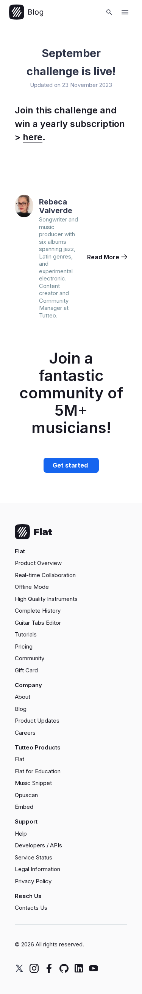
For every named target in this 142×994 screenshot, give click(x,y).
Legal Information (37, 869)
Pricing (24, 646)
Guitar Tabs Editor (38, 622)
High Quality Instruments (46, 598)
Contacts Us (31, 907)
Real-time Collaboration (45, 575)
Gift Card (26, 670)
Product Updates (37, 720)
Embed (24, 806)
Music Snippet (33, 783)
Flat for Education (38, 771)
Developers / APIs (38, 845)
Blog (21, 708)
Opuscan (26, 795)
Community (29, 658)
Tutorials (26, 634)
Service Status (33, 857)
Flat (19, 759)
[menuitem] (71, 563)
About (22, 696)
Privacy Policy (33, 881)
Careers (25, 732)
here (32, 137)
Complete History (38, 610)
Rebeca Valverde (55, 206)
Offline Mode (32, 586)
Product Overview (38, 563)
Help (21, 833)
